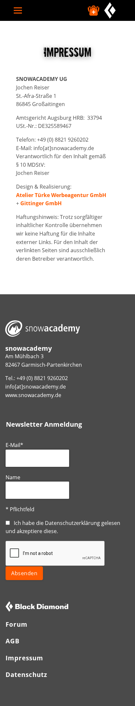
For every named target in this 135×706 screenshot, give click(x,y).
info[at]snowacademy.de (35, 386)
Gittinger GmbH (41, 203)
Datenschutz (26, 674)
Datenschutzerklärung (72, 523)
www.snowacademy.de (33, 395)
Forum (17, 624)
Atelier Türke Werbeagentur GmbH (61, 195)
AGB (13, 641)
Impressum (24, 657)
